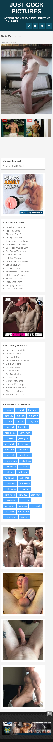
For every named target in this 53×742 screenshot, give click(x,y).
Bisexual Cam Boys (15, 234)
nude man (24, 477)
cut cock (21, 415)
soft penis (9, 506)
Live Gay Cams (13, 268)
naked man (10, 466)
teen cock (35, 506)
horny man (24, 432)
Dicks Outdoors (13, 363)
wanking (24, 517)
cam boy (9, 415)
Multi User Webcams (16, 275)
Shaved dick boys (14, 391)
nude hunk (10, 477)
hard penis (10, 432)
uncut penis (10, 517)
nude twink (10, 489)
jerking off (24, 438)
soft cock (25, 500)
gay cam (20, 421)
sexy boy (23, 494)
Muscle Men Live (14, 278)
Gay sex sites (12, 377)
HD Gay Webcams (14, 258)
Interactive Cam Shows (17, 261)
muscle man (11, 460)
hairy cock (33, 421)
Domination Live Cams (17, 241)
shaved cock (11, 500)
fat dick (8, 421)
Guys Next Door (13, 254)
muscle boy (24, 455)
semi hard (10, 494)
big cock (9, 410)
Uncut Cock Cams (14, 288)
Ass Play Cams (13, 230)
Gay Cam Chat (13, 370)
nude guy (22, 472)
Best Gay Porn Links (15, 350)
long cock (9, 449)
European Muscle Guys (17, 247)
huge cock (10, 438)
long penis (23, 449)
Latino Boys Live (13, 264)
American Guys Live (15, 227)
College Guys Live (14, 237)
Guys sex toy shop (15, 380)
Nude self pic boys (15, 384)
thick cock (9, 511)
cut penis (33, 415)
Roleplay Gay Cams (15, 285)
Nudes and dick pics (16, 387)
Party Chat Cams (14, 281)
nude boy (9, 472)
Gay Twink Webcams (16, 251)
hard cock (9, 427)
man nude (10, 455)
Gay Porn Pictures (14, 374)
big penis (32, 410)
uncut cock (23, 511)
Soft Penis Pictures (15, 394)
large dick (9, 444)
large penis (23, 444)
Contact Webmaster (15, 165)
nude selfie (10, 483)
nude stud (25, 483)
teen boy (22, 506)
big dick (20, 410)
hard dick (23, 427)
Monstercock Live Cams (17, 271)
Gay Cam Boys (13, 367)
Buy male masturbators (17, 360)
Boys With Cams (14, 357)
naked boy (26, 460)
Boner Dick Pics (13, 353)
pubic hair (25, 489)
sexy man (35, 494)
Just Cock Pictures (27, 8)
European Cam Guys (16, 244)
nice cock (24, 466)
